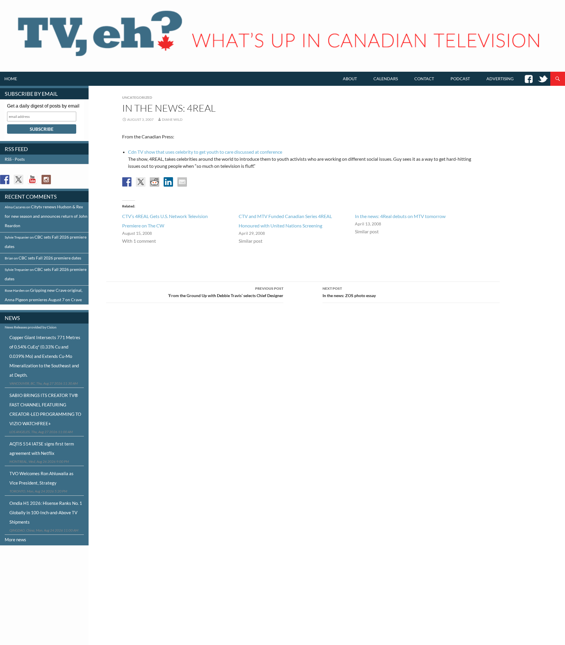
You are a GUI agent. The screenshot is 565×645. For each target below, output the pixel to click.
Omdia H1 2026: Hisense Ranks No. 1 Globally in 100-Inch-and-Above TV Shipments (45, 512)
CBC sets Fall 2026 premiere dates (50, 257)
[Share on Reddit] (154, 182)
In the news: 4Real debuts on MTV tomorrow (400, 216)
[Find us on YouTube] (32, 179)
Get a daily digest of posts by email (43, 105)
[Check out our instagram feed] (46, 179)
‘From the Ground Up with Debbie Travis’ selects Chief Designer (225, 292)
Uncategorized (137, 97)
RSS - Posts (15, 159)
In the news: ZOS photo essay (349, 292)
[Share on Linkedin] (168, 182)
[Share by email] (182, 182)
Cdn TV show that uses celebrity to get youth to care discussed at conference (205, 152)
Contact (424, 78)
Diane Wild (172, 119)
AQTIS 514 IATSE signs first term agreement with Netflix (41, 448)
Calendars (385, 78)
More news (15, 539)
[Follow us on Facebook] (4, 179)
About (350, 78)
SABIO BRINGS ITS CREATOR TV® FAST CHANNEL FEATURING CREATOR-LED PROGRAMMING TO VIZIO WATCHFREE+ (45, 409)
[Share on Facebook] (127, 182)
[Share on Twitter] (140, 182)
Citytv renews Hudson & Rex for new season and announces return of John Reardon (46, 216)
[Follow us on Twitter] (18, 179)
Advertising (500, 78)
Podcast (460, 78)
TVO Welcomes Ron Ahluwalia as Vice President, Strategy (41, 478)
